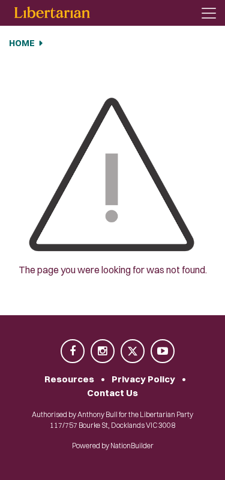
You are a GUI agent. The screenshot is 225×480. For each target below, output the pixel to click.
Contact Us (112, 393)
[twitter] (133, 352)
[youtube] (163, 352)
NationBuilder (132, 445)
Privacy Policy (143, 379)
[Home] (52, 13)
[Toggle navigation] (209, 13)
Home (22, 43)
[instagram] (103, 352)
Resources (69, 379)
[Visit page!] (73, 352)
